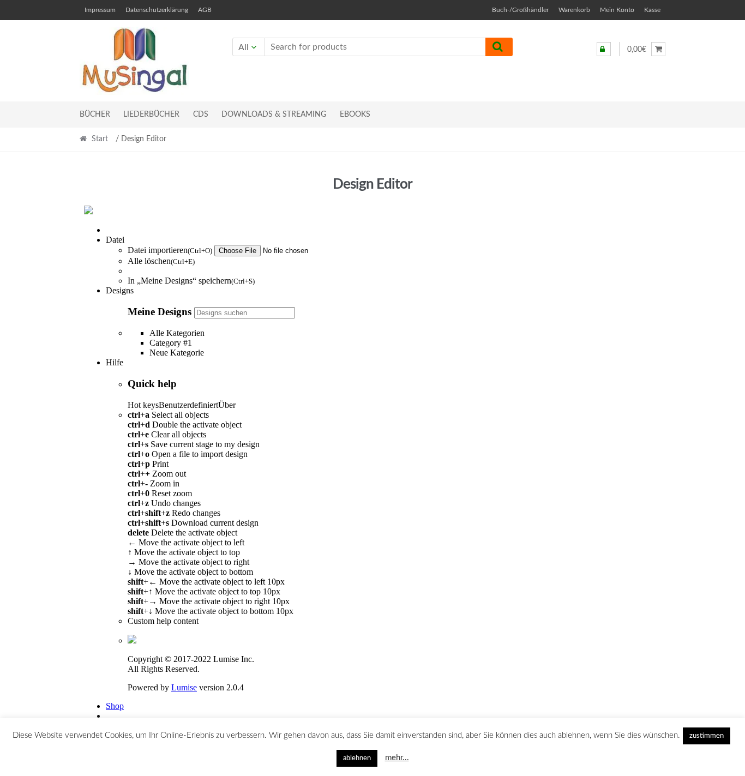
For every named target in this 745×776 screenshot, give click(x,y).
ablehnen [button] (357, 758)
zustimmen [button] (706, 735)
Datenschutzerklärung (156, 10)
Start (100, 139)
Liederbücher (151, 114)
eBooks (355, 114)
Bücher (95, 114)
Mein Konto (617, 10)
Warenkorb (574, 10)
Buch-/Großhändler (520, 10)
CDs (200, 114)
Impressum (100, 10)
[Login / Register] (604, 49)
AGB (205, 10)
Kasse (652, 10)
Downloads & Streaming (273, 114)
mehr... (397, 758)
